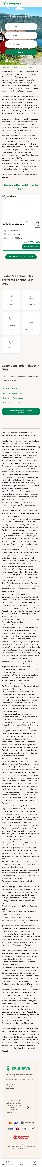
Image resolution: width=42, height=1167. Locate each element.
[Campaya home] (11, 3)
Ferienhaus (30, 1045)
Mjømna (29, 222)
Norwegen (14, 67)
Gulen (31, 67)
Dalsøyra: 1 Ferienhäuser (13, 398)
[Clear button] (33, 27)
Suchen (21, 52)
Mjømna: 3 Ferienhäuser (13, 393)
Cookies (8, 1091)
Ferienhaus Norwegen (21, 614)
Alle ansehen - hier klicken (21, 257)
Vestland (23, 67)
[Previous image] (6, 222)
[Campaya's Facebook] (29, 1107)
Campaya (5, 67)
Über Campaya (10, 1084)
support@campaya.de (13, 1079)
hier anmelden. (10, 1105)
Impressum (9, 1087)
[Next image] (36, 222)
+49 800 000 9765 (29, 1075)
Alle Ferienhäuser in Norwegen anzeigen (21, 411)
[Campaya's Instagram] (34, 1107)
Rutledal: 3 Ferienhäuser (13, 389)
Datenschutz (10, 1089)
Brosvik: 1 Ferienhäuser (12, 403)
